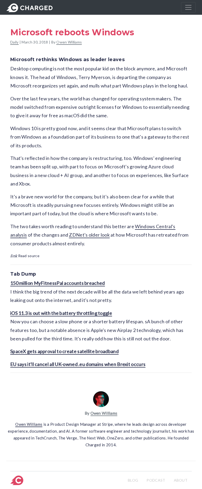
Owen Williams (69, 42)
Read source (24, 255)
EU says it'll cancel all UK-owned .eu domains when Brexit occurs (77, 364)
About (181, 480)
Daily (14, 42)
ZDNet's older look (89, 235)
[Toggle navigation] (188, 7)
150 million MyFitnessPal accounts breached (57, 283)
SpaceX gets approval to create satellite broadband (64, 351)
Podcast (156, 480)
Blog (133, 480)
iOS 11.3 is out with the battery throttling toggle (61, 313)
